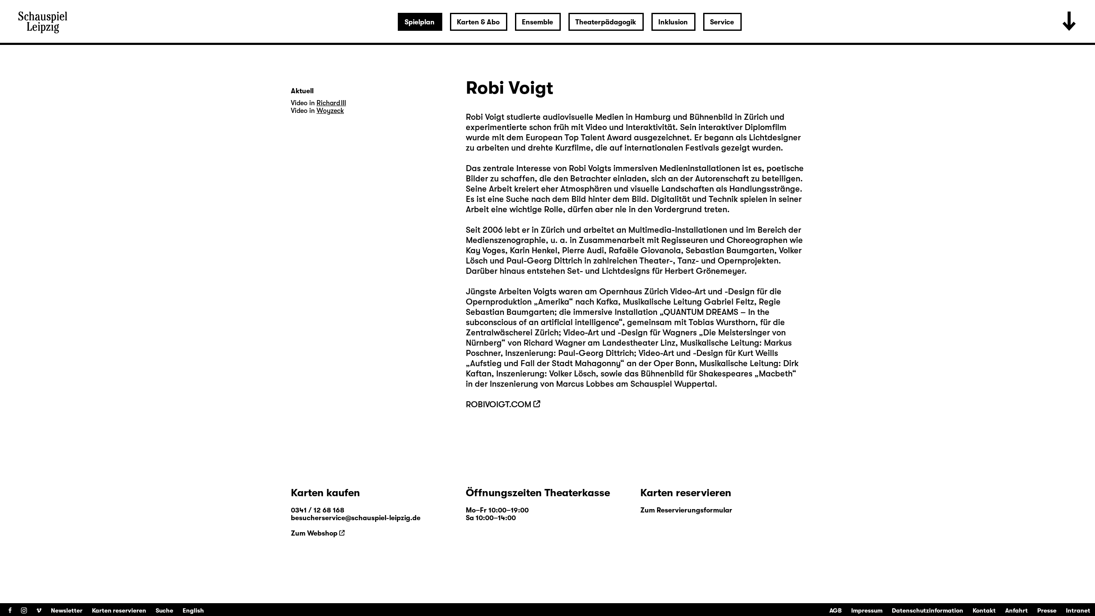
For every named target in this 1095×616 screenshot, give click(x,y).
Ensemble (537, 22)
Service (722, 22)
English (193, 610)
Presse (1047, 610)
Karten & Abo (478, 22)
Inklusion (673, 22)
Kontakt (984, 610)
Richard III (331, 103)
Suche (164, 610)
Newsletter (67, 610)
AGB (835, 610)
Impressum (866, 610)
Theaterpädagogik (605, 22)
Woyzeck (330, 111)
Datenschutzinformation (927, 610)
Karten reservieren (119, 610)
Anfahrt (1016, 610)
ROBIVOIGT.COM (498, 404)
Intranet (1078, 610)
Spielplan (420, 22)
